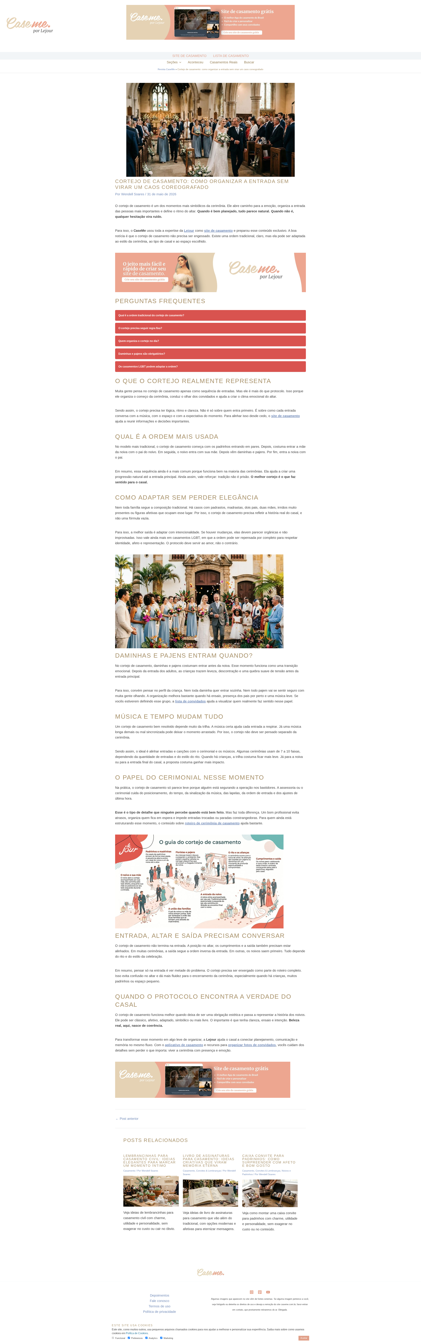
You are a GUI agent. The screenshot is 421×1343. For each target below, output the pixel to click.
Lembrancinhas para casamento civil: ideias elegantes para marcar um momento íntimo (149, 1160)
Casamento (129, 1170)
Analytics (153, 1338)
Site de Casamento (189, 56)
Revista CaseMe (166, 69)
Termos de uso (159, 1306)
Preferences (137, 1338)
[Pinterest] (260, 1292)
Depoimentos (159, 1295)
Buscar (249, 62)
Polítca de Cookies (137, 1333)
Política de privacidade (159, 1311)
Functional (120, 1338)
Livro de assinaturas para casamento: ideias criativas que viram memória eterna (209, 1160)
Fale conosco (159, 1301)
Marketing (168, 1338)
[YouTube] (268, 1292)
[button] (179, 62)
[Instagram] (252, 1292)
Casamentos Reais (223, 62)
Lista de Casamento (231, 56)
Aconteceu (195, 62)
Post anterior (126, 1118)
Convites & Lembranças (208, 1170)
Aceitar (303, 1338)
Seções (172, 62)
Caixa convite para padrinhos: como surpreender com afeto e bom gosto (269, 1160)
